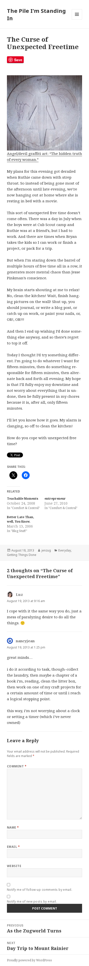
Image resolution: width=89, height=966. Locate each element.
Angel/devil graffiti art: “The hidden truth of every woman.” (44, 156)
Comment (16, 766)
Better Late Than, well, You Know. (20, 519)
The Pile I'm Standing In (36, 14)
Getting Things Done (21, 555)
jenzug (46, 550)
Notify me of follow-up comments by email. (39, 890)
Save (18, 59)
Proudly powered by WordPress (29, 960)
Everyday (64, 550)
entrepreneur (55, 498)
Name (13, 827)
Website (14, 866)
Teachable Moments (22, 498)
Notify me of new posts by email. (32, 901)
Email (13, 847)
